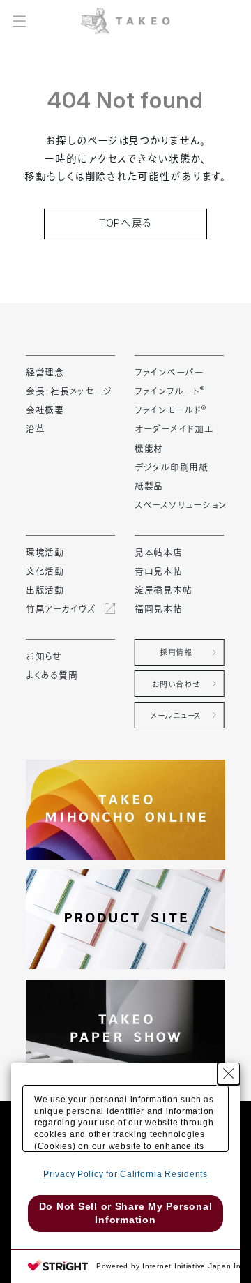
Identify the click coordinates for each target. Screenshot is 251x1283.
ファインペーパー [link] (169, 371)
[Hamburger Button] (19, 20)
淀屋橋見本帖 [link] (163, 589)
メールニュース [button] (176, 716)
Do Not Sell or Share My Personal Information (126, 1213)
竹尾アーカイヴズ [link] (61, 608)
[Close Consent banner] (229, 1074)
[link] (125, 20)
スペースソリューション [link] (181, 504)
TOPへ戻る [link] (125, 223)
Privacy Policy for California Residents (125, 1174)
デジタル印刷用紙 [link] (171, 466)
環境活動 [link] (45, 551)
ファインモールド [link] (170, 409)
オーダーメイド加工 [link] (174, 428)
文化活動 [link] (45, 570)
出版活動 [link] (45, 589)
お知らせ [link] (44, 655)
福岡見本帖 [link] (159, 608)
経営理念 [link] (45, 371)
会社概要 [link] (45, 409)
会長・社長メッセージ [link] (69, 390)
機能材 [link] (149, 447)
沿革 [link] (35, 428)
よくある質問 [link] (51, 674)
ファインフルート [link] (170, 390)
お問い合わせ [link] (176, 684)
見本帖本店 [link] (159, 551)
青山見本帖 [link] (159, 570)
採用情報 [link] (176, 652)
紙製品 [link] (149, 485)
